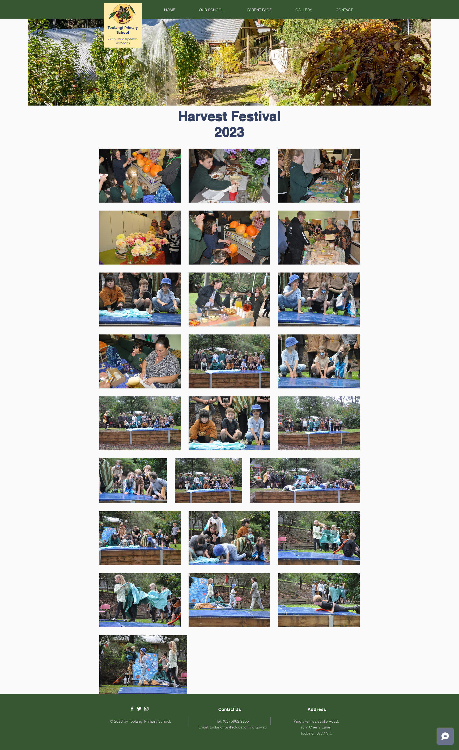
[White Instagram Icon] (146, 709)
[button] (203, 9)
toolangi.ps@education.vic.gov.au (238, 727)
